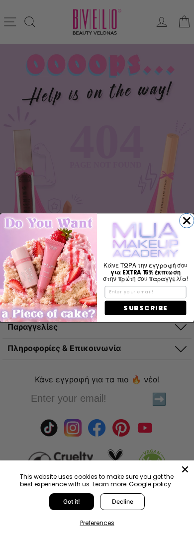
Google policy (150, 484)
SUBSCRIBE (145, 308)
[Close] (185, 469)
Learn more (109, 484)
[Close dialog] (187, 220)
